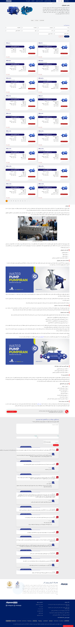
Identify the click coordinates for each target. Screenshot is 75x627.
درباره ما (54, 0)
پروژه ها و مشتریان (48, 0)
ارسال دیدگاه (56, 445)
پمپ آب (36, 20)
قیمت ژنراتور (41, 613)
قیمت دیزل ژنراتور (40, 615)
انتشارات (32, 0)
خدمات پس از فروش (39, 0)
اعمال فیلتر (67, 36)
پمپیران (32, 20)
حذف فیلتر (61, 36)
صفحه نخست (42, 20)
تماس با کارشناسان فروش (68, 625)
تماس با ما (28, 0)
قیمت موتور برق (40, 611)
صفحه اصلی (67, 0)
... (29, 201)
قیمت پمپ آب (40, 608)
